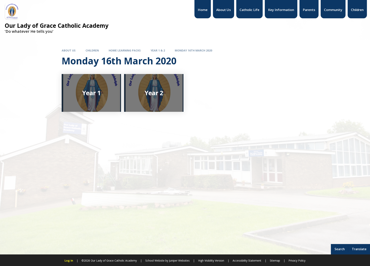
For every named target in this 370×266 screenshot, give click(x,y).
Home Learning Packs (125, 50)
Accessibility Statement (247, 260)
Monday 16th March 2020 (193, 50)
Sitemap (275, 260)
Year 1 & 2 (158, 50)
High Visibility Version (211, 260)
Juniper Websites (179, 260)
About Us (69, 50)
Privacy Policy (296, 260)
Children (92, 50)
